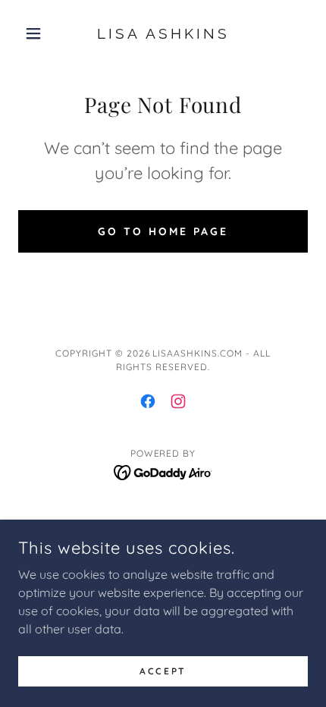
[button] (39, 33)
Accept (162, 671)
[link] (162, 33)
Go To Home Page (163, 231)
